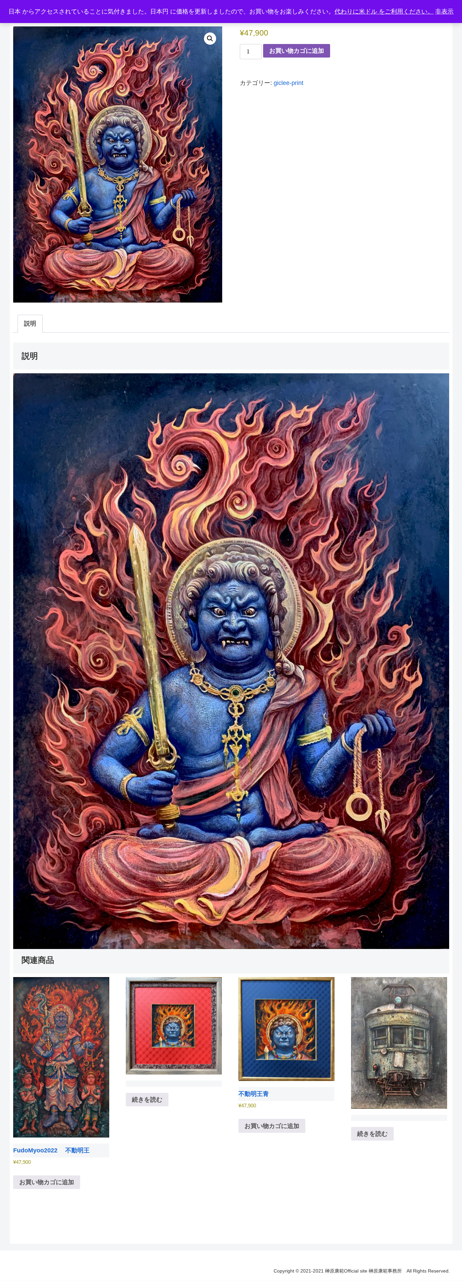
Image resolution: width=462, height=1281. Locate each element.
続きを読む (147, 1099)
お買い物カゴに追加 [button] (46, 1182)
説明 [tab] (30, 323)
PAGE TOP (445, 1237)
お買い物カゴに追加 (296, 50)
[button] (210, 38)
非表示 (444, 11)
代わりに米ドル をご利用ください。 (384, 11)
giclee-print (288, 83)
